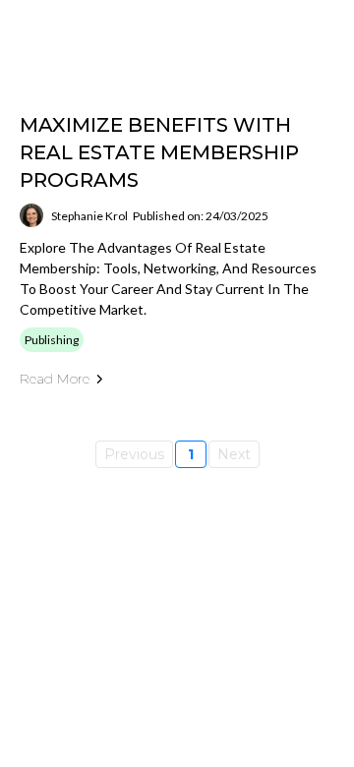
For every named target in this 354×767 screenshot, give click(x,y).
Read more (54, 378)
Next (234, 454)
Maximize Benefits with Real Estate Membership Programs (159, 152)
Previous (134, 454)
